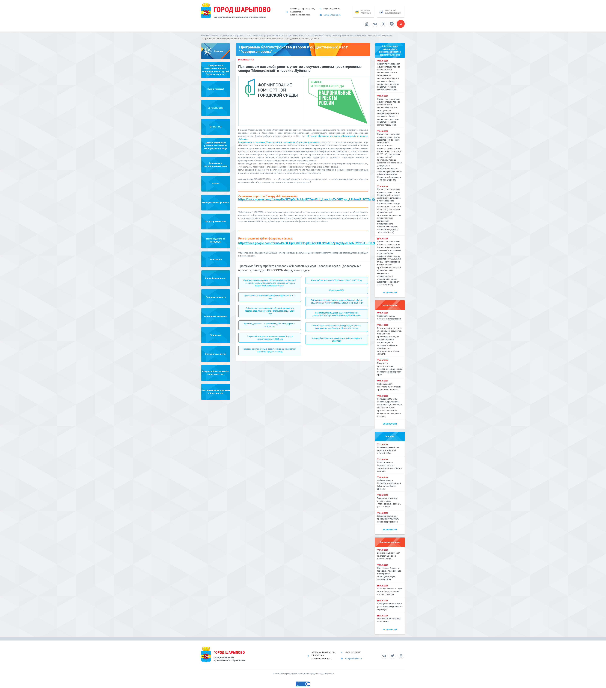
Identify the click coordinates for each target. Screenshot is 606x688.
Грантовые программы (233, 35)
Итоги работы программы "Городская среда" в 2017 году (336, 280)
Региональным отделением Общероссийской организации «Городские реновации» (279, 142)
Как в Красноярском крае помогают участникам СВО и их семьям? (389, 592)
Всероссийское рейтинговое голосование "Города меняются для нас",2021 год (270, 337)
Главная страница (209, 35)
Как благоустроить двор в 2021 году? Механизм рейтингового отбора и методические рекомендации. (336, 314)
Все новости (390, 292)
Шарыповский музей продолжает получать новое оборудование (388, 519)
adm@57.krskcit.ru (332, 15)
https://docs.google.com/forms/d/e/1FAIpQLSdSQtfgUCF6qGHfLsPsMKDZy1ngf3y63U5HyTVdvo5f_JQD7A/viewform (313, 243)
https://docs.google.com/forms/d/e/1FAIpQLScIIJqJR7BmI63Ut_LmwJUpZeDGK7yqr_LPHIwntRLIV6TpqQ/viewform (312, 199)
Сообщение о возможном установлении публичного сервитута (389, 606)
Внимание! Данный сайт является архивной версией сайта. (388, 450)
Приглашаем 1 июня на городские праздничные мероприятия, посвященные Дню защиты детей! (389, 574)
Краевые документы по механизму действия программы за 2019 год (270, 325)
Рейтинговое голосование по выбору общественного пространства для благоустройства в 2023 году (337, 327)
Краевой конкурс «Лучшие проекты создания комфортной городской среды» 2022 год (270, 350)
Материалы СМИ (336, 290)
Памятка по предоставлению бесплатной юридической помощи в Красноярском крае (389, 369)
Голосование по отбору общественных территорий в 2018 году (270, 297)
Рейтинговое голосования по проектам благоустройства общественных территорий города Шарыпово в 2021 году (337, 301)
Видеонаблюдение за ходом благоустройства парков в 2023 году (337, 339)
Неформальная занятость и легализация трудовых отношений (389, 387)
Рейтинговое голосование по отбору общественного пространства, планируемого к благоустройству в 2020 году (269, 311)
